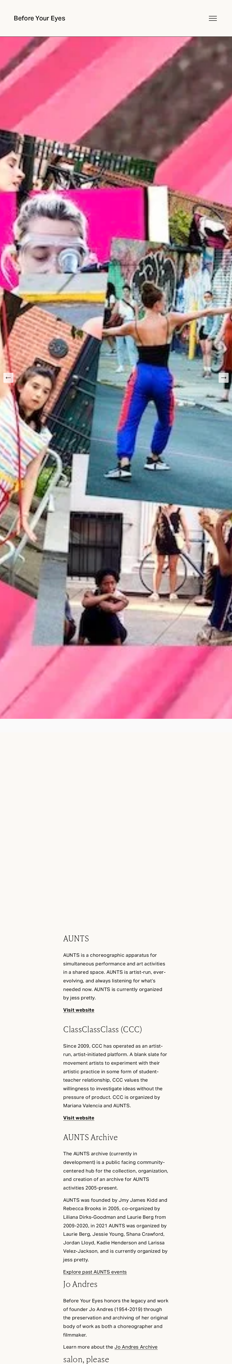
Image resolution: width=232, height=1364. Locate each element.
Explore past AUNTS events (95, 1272)
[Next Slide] (224, 378)
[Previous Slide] (8, 378)
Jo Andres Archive (136, 1347)
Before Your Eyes (39, 18)
